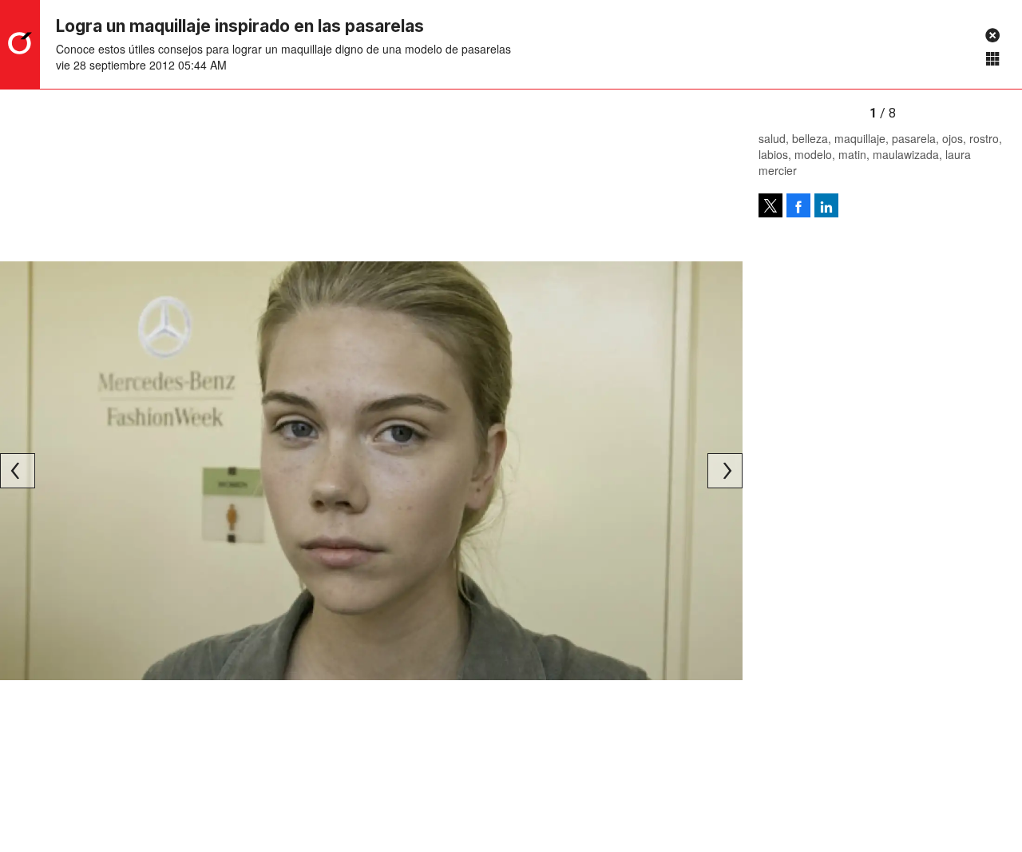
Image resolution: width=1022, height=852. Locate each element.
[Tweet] (770, 205)
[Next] (725, 470)
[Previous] (17, 470)
